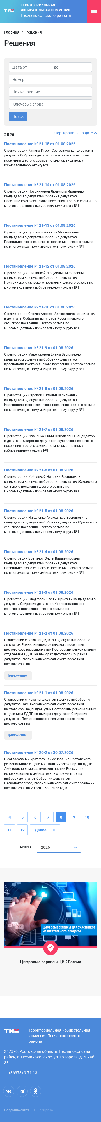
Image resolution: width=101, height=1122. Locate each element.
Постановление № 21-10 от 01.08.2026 (39, 307)
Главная (11, 32)
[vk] (8, 1091)
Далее (41, 830)
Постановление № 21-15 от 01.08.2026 (39, 144)
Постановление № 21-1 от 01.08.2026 (38, 693)
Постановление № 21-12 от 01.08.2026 (39, 266)
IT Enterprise (43, 1110)
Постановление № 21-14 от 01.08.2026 (39, 185)
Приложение (16, 675)
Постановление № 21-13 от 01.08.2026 (39, 225)
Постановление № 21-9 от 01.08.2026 (38, 347)
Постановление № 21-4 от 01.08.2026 (38, 552)
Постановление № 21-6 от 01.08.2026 (38, 470)
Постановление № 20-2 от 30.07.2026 (38, 752)
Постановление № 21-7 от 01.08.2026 (38, 429)
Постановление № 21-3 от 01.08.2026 (38, 592)
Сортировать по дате (73, 133)
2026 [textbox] (45, 847)
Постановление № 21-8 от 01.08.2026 (38, 388)
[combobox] (59, 847)
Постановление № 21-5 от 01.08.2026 (38, 511)
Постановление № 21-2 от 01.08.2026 (38, 633)
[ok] (35, 1091)
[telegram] (22, 1091)
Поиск (18, 116)
